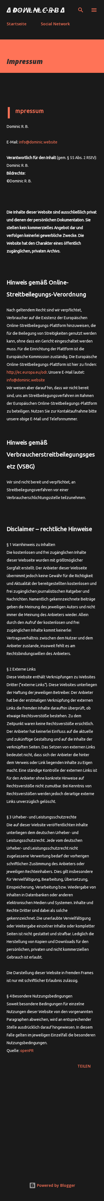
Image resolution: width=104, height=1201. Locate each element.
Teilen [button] (84, 1066)
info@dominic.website (38, 142)
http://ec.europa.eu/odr (27, 372)
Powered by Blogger (55, 1185)
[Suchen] (80, 10)
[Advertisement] (52, 1123)
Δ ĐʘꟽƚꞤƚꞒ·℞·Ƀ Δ (36, 9)
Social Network (55, 23)
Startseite (16, 23)
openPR (27, 1050)
